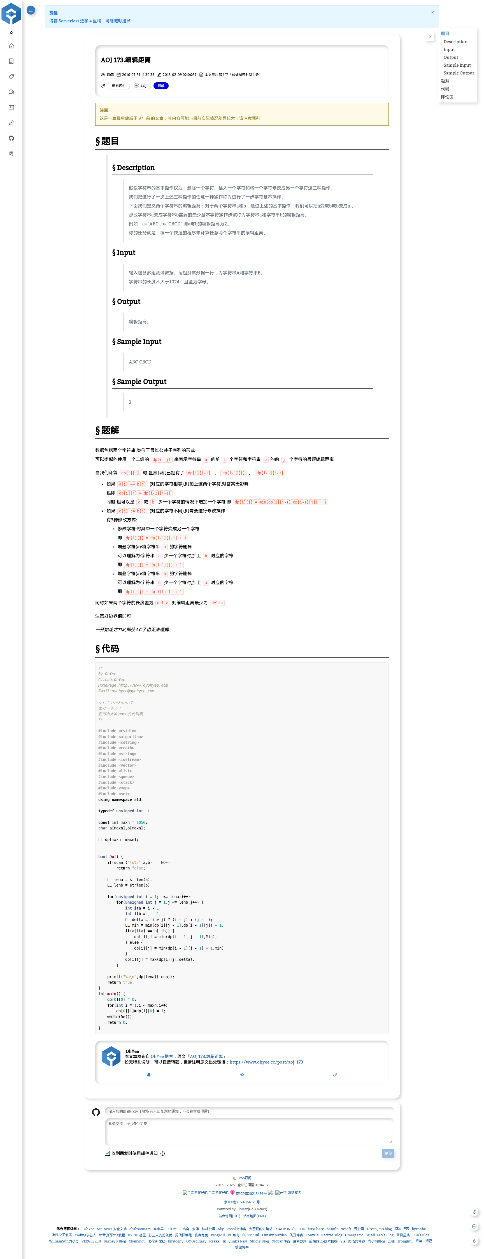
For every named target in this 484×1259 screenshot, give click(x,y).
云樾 (391, 1241)
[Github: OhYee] (11, 138)
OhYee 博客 (162, 1056)
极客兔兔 (201, 1235)
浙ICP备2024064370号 (242, 1202)
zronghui (405, 1241)
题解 (445, 80)
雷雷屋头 (403, 1235)
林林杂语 (208, 1229)
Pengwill (218, 1235)
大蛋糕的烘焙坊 (261, 1229)
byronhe (419, 1229)
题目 (445, 33)
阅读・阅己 (423, 1241)
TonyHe (312, 1235)
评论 (388, 1153)
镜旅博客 (242, 1247)
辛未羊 (158, 1229)
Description (455, 41)
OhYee (89, 1229)
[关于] (11, 107)
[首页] (11, 45)
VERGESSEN (91, 1241)
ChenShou (137, 1241)
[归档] (11, 61)
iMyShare (316, 1229)
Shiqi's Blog (259, 1241)
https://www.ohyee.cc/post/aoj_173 (266, 1061)
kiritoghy (175, 1241)
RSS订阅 (245, 1178)
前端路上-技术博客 (323, 1241)
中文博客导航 (218, 1192)
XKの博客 (402, 1229)
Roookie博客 (236, 1229)
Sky (221, 1229)
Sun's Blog (421, 1235)
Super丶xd (250, 1235)
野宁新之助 (156, 1241)
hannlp (332, 1229)
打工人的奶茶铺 (160, 1235)
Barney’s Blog (115, 1241)
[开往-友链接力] (288, 1192)
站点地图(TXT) (229, 1216)
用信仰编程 (183, 1235)
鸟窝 (186, 1229)
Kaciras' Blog (331, 1235)
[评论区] (11, 91)
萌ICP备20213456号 (251, 1194)
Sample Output (459, 72)
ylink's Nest (238, 1241)
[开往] (11, 153)
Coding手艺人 (85, 1235)
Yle (342, 1241)
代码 (445, 88)
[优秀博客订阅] (11, 122)
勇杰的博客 (356, 1241)
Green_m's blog (379, 1229)
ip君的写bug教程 (112, 1235)
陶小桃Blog (376, 1241)
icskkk (214, 1241)
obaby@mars (140, 1229)
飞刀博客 (296, 1235)
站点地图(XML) (254, 1216)
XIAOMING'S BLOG (290, 1229)
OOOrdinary (196, 1241)
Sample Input (457, 64)
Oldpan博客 (281, 1241)
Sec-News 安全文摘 (112, 1229)
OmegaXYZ (354, 1235)
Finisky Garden (274, 1235)
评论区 (447, 96)
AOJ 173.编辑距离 (206, 1056)
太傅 (195, 1229)
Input (449, 49)
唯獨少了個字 (62, 1235)
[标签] (11, 76)
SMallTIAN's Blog (380, 1235)
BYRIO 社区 (137, 1235)
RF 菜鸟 (233, 1235)
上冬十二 (173, 1229)
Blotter (242, 1209)
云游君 (359, 1229)
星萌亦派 (299, 1241)
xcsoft (346, 1229)
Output (451, 57)
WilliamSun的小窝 (64, 1241)
